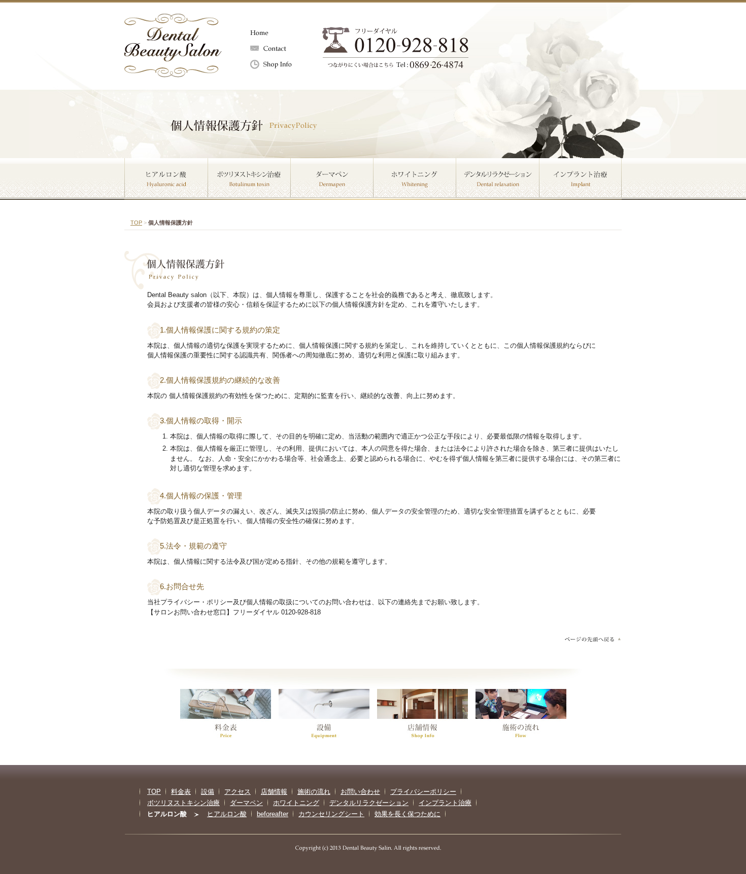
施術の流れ (313, 791)
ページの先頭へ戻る (592, 639)
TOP (136, 223)
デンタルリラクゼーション (497, 179)
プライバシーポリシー (423, 791)
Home (279, 33)
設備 (207, 791)
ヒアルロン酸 (166, 179)
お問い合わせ (279, 49)
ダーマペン (332, 179)
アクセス (237, 791)
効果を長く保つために (407, 814)
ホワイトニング (415, 179)
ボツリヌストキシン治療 (249, 179)
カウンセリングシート (331, 814)
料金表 (181, 791)
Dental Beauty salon (173, 46)
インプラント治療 (580, 179)
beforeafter (272, 814)
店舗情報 (279, 65)
